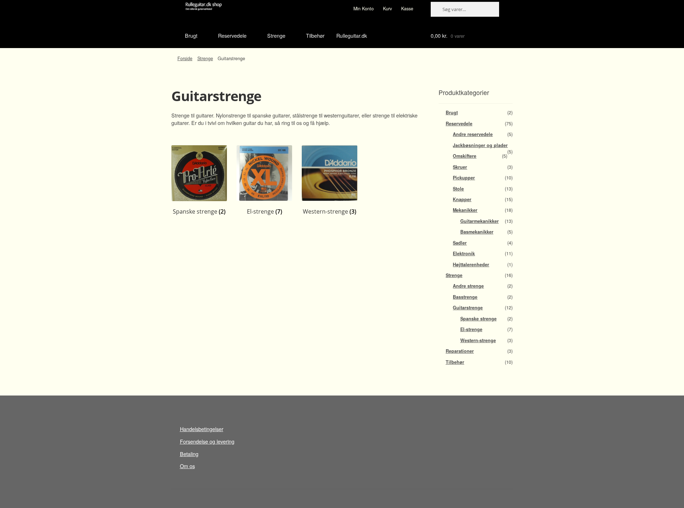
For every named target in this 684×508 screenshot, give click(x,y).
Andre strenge (468, 286)
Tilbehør (315, 35)
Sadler (460, 243)
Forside (184, 58)
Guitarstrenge (468, 307)
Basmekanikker (476, 232)
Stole (458, 188)
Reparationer (460, 351)
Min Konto (363, 8)
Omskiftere (464, 156)
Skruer (460, 167)
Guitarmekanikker (479, 221)
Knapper (462, 199)
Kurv (387, 8)
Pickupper (464, 177)
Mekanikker (465, 210)
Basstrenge (465, 297)
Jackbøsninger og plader (480, 145)
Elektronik (464, 253)
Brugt (191, 35)
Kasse (407, 8)
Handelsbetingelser (201, 429)
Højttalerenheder (471, 264)
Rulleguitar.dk (351, 35)
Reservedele (232, 35)
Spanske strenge (478, 318)
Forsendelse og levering (207, 441)
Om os (187, 466)
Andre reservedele (473, 134)
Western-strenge (478, 340)
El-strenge (471, 329)
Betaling (189, 453)
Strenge (276, 35)
